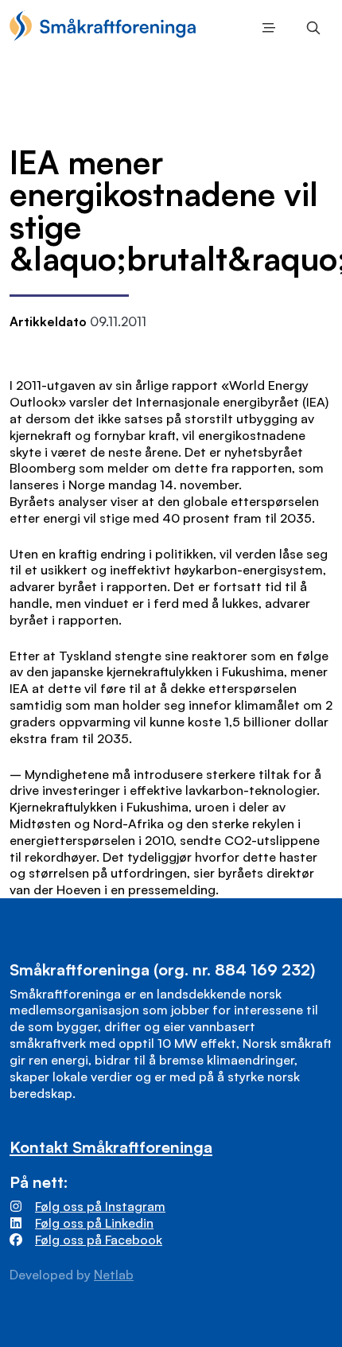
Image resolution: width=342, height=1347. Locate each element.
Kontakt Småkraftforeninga (111, 1147)
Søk (310, 28)
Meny (265, 28)
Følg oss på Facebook (98, 1240)
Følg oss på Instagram (100, 1206)
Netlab (114, 1275)
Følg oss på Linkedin (94, 1223)
